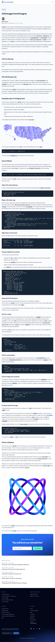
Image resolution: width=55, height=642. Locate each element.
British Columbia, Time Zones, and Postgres (12, 578)
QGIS (12, 41)
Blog (2, 617)
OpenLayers (33, 39)
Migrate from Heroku (34, 596)
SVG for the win (7, 59)
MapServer (46, 35)
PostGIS (4, 27)
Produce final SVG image (10, 405)
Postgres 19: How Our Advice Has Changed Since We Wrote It (15, 564)
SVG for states (6, 314)
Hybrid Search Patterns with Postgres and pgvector (13, 569)
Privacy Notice (33, 619)
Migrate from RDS (33, 594)
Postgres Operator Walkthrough (8, 616)
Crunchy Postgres (5, 594)
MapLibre (38, 39)
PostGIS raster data (42, 458)
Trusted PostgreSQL (34, 610)
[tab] (3, 18)
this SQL (27, 467)
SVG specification (41, 80)
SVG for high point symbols (10, 376)
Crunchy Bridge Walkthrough (8, 614)
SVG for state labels (8, 355)
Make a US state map (8, 200)
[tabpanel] (27, 22)
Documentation (5, 610)
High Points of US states (9, 233)
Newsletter (32, 616)
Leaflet (44, 39)
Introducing (9, 77)
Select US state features (10, 185)
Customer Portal (5, 608)
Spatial (4, 9)
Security (32, 621)
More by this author (18, 23)
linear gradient (24, 424)
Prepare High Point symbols (11, 252)
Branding (32, 617)
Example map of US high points (13, 98)
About (31, 608)
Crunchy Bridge (5, 597)
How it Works (7, 161)
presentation (45, 456)
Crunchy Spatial (5, 601)
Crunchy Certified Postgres (7, 599)
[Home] (7, 2)
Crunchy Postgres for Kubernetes (9, 596)
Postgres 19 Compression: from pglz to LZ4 (11, 573)
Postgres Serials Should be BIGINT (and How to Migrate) (14, 583)
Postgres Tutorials (5, 612)
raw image (31, 119)
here (21, 146)
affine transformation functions (22, 204)
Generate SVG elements (10, 298)
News (31, 612)
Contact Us (32, 614)
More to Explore (8, 442)
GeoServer (39, 35)
